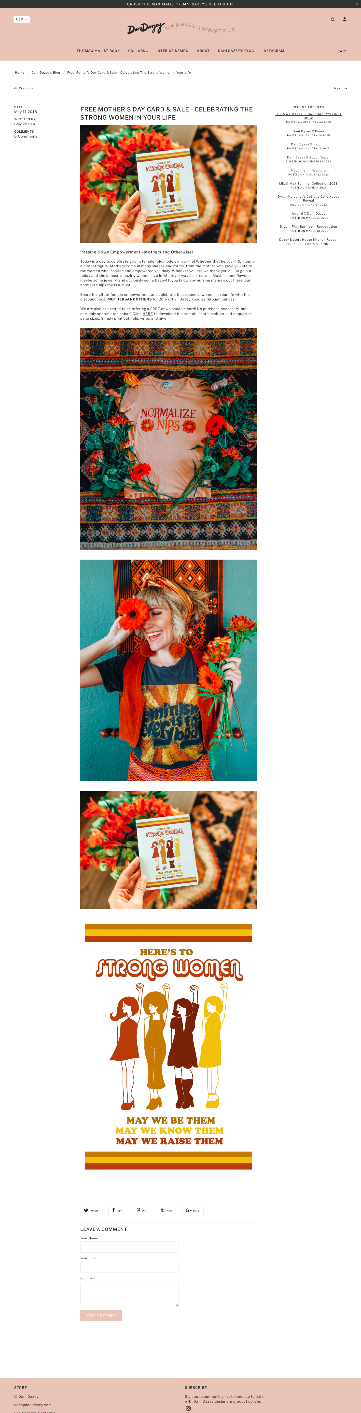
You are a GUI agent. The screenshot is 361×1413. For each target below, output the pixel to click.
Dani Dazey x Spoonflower (308, 157)
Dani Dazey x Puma (308, 131)
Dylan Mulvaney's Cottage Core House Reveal (308, 199)
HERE (148, 314)
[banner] (180, 28)
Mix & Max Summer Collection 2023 (308, 183)
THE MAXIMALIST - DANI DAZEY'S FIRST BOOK (308, 116)
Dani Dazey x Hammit (308, 144)
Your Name (89, 1238)
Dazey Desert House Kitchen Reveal (308, 239)
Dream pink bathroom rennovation (308, 226)
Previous (25, 88)
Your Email (89, 1258)
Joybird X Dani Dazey (308, 213)
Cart (342, 51)
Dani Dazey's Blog (45, 72)
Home (19, 72)
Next (338, 88)
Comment (88, 1278)
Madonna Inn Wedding (308, 170)
